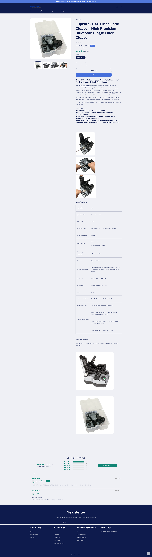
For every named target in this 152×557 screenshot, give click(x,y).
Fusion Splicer (34, 534)
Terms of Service (81, 537)
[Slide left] (32, 65)
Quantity (78, 61)
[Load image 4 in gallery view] (63, 65)
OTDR (32, 537)
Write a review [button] (107, 465)
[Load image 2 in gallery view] (46, 65)
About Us (56, 534)
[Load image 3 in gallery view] (55, 65)
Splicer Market (77, 554)
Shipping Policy (81, 534)
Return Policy (80, 540)
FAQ (78, 531)
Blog (55, 531)
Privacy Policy (57, 540)
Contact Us (57, 537)
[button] (40, 11)
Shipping (85, 48)
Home (32, 531)
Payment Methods (59, 543)
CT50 (113, 92)
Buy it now (94, 75)
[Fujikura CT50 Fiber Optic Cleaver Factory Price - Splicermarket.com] (95, 390)
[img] (36, 478)
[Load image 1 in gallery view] (38, 65)
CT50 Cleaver (85, 85)
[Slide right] (69, 65)
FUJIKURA (80, 57)
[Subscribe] (89, 522)
